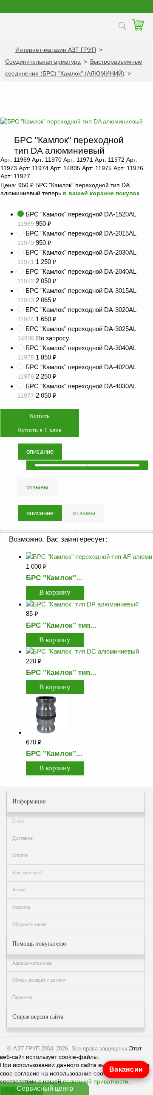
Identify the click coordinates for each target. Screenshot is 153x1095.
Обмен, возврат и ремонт (39, 980)
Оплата (20, 855)
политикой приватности (95, 1081)
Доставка (22, 838)
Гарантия (22, 997)
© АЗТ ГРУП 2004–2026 (37, 1048)
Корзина (21, 907)
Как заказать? (27, 873)
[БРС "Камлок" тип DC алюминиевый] (82, 651)
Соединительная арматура (43, 61)
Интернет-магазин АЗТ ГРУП (55, 49)
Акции (19, 890)
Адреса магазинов (32, 963)
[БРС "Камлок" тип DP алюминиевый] (82, 604)
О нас (18, 821)
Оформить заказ (29, 924)
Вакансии (125, 1069)
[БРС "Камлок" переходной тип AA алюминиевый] (46, 732)
